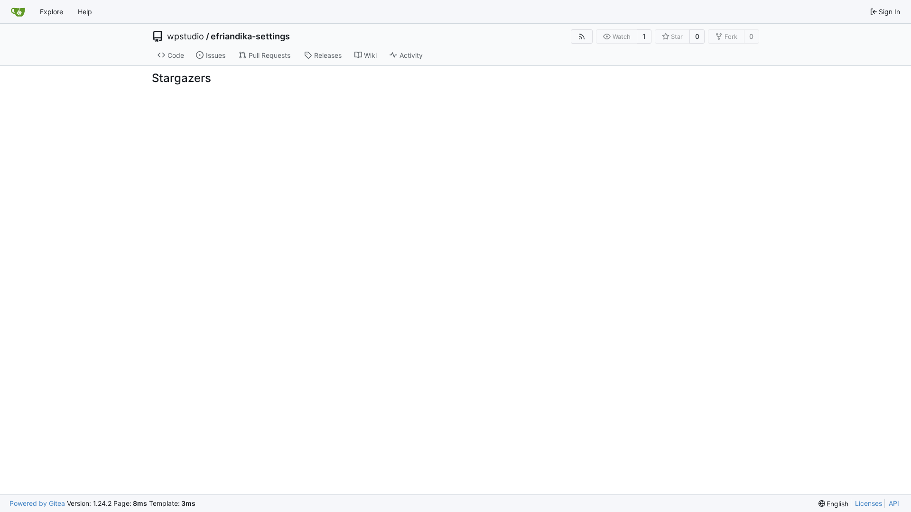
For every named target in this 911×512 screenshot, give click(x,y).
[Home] (18, 11)
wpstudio (185, 36)
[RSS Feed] (582, 36)
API (894, 503)
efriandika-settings (250, 36)
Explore (51, 12)
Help (85, 12)
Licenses (868, 503)
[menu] (833, 504)
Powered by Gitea (37, 503)
